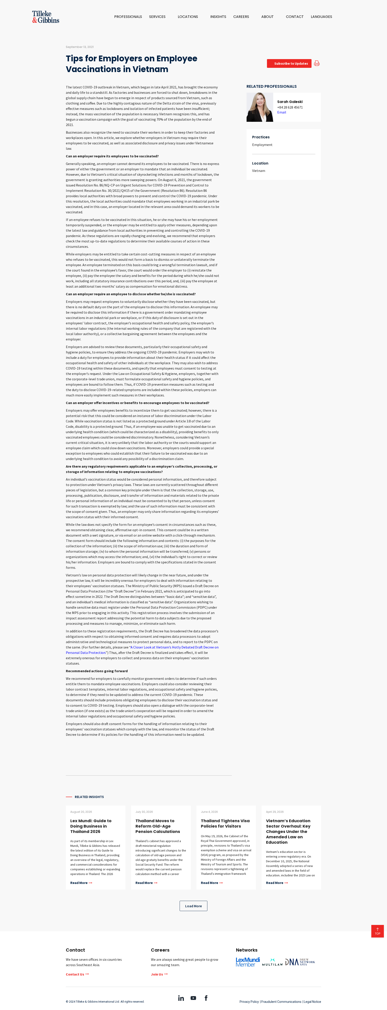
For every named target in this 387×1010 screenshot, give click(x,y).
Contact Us (75, 974)
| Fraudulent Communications (280, 1002)
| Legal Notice (312, 1002)
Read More (79, 883)
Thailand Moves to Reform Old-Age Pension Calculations (157, 826)
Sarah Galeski (290, 101)
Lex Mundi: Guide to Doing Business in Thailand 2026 (91, 826)
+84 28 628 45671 (290, 107)
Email (281, 112)
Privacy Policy (249, 1002)
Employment (262, 144)
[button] (160, 17)
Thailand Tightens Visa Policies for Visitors (225, 823)
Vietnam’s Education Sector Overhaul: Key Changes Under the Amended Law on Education (288, 831)
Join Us (157, 974)
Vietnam (258, 170)
